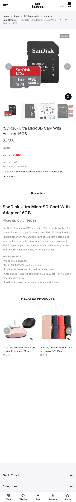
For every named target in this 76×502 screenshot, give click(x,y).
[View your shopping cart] (69, 7)
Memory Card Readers (29, 171)
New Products (51, 171)
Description (38, 193)
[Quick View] (31, 338)
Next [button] (67, 66)
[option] (11, 111)
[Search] (61, 5)
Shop (16, 16)
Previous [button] (8, 66)
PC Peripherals (31, 16)
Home (6, 16)
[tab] (38, 193)
